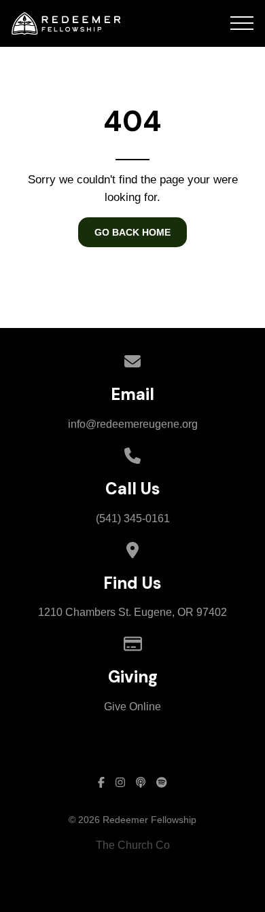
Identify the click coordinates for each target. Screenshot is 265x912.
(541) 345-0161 (133, 518)
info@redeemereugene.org (133, 424)
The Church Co (133, 845)
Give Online (132, 706)
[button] (241, 23)
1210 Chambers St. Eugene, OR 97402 (132, 612)
